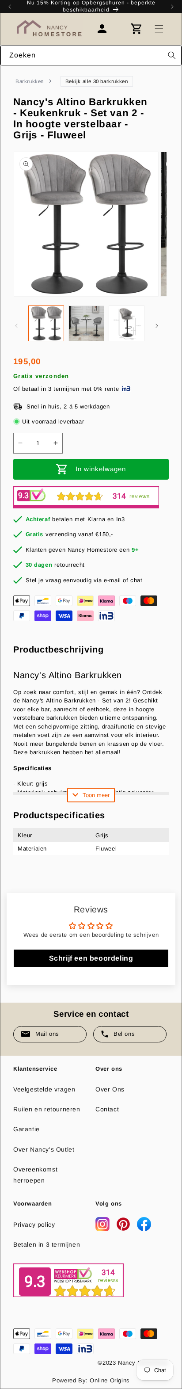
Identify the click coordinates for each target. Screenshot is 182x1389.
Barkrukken (29, 81)
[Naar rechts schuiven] (157, 326)
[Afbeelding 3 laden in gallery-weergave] (126, 323)
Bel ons (124, 1033)
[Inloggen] (106, 28)
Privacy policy (34, 1224)
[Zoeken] (172, 55)
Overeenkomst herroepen (35, 1175)
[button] (159, 28)
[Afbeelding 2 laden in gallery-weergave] (86, 323)
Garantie (26, 1129)
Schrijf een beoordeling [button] (91, 958)
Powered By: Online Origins (91, 1380)
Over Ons (110, 1089)
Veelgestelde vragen (44, 1089)
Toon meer (96, 795)
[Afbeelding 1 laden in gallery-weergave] (46, 323)
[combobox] (91, 55)
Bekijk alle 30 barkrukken (96, 81)
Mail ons (47, 1033)
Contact (107, 1109)
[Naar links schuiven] (16, 326)
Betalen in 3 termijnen (46, 1244)
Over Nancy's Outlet (43, 1149)
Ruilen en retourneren (46, 1109)
